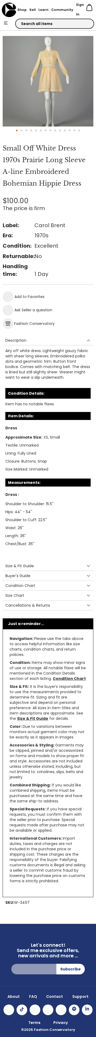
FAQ (33, 996)
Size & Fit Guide (32, 718)
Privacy (60, 1022)
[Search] (85, 24)
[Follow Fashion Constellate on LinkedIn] (87, 1010)
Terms (34, 1022)
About (13, 996)
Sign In (80, 9)
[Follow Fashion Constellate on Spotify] (74, 1010)
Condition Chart (69, 678)
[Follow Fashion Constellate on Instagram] (8, 1010)
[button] (16, 130)
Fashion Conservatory (34, 323)
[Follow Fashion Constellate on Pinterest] (61, 1010)
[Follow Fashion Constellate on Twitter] (48, 1010)
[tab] (48, 340)
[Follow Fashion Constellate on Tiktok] (22, 1010)
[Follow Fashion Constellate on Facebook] (35, 1010)
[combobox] (55, 23)
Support (80, 996)
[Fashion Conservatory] (9, 10)
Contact (54, 996)
